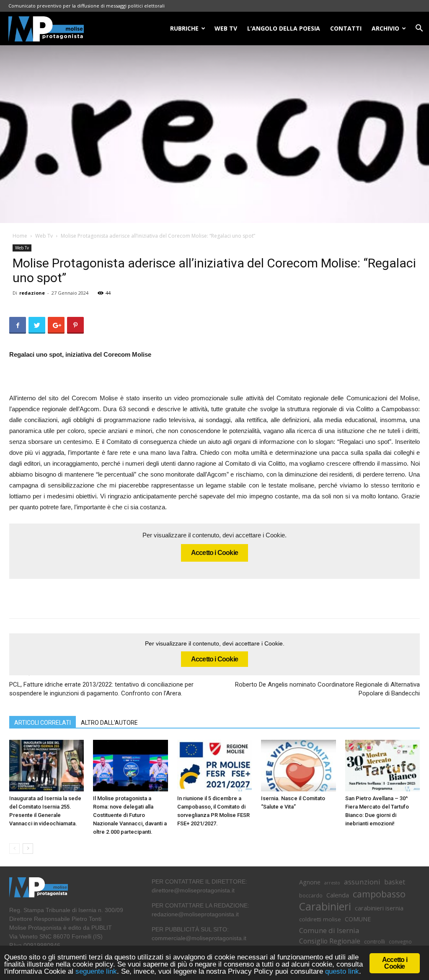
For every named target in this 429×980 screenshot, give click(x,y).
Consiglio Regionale (329, 941)
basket (394, 882)
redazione (32, 293)
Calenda (337, 895)
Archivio (385, 28)
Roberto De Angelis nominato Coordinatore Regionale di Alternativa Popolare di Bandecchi (327, 689)
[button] (419, 29)
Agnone (309, 882)
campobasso (379, 893)
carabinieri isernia (379, 908)
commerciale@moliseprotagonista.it (199, 938)
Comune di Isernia (329, 930)
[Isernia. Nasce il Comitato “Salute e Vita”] (298, 765)
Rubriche (184, 28)
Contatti (346, 28)
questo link (341, 971)
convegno (400, 941)
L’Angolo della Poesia (283, 28)
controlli (374, 941)
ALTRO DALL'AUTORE (109, 722)
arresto (332, 883)
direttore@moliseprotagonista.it (193, 890)
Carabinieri (325, 906)
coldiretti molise (320, 919)
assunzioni (362, 881)
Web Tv (44, 235)
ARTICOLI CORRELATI (42, 722)
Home (20, 235)
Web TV (225, 28)
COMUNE (358, 919)
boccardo (311, 895)
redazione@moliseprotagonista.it (195, 914)
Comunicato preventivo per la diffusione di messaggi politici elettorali (86, 6)
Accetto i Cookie (214, 552)
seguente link (96, 971)
